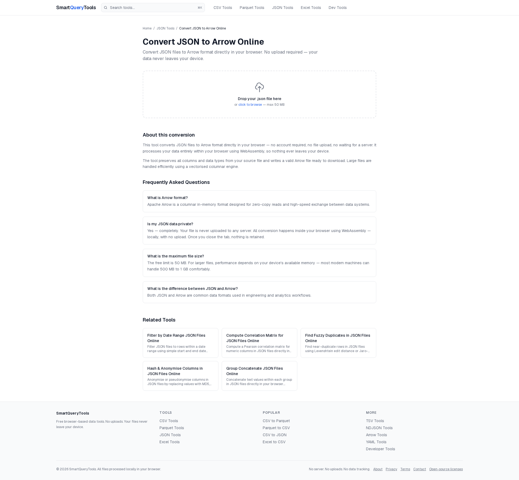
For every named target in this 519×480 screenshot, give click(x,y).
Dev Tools (338, 7)
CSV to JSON (275, 434)
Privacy (391, 469)
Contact (419, 469)
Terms (405, 469)
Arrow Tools (376, 434)
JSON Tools (282, 7)
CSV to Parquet (276, 420)
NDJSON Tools (379, 427)
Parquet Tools (252, 7)
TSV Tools (375, 420)
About (377, 469)
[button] (259, 94)
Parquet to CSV (276, 427)
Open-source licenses (446, 469)
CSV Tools (223, 7)
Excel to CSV (274, 441)
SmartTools (76, 7)
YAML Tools (376, 441)
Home (147, 28)
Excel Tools (311, 7)
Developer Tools (380, 448)
